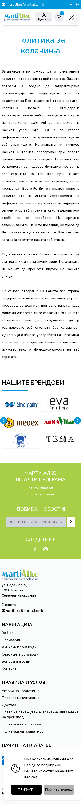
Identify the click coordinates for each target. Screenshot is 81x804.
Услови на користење (21, 690)
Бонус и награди (16, 661)
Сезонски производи (20, 654)
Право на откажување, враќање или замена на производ (40, 715)
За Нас (7, 633)
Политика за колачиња (22, 724)
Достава (9, 705)
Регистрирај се (40, 487)
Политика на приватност (23, 731)
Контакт (9, 668)
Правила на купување (21, 698)
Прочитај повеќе (40, 494)
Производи (11, 640)
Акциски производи (19, 647)
